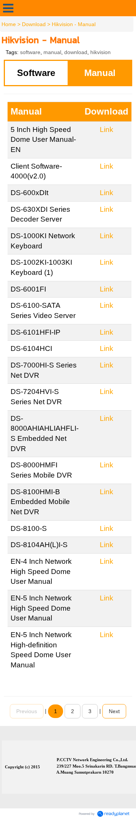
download (75, 52)
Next (114, 711)
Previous (26, 711)
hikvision (100, 52)
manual (52, 52)
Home (9, 24)
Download (34, 24)
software (30, 52)
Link (106, 129)
